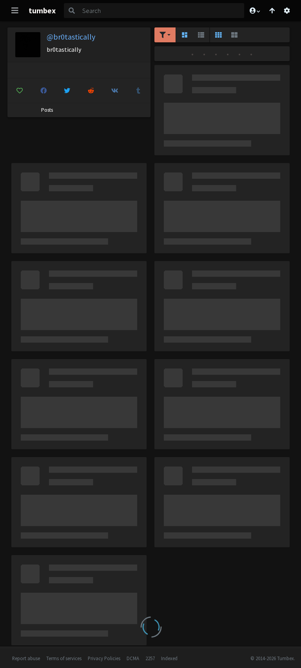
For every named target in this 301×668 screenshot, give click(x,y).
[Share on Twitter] (67, 90)
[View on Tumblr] (138, 90)
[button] (254, 10)
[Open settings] (287, 10)
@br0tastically (71, 37)
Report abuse (26, 658)
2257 (150, 658)
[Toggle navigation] (15, 10)
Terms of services (64, 658)
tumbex (42, 10)
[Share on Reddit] (91, 90)
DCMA (133, 658)
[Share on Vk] (115, 90)
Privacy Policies (104, 658)
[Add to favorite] (19, 90)
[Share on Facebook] (43, 90)
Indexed (169, 658)
